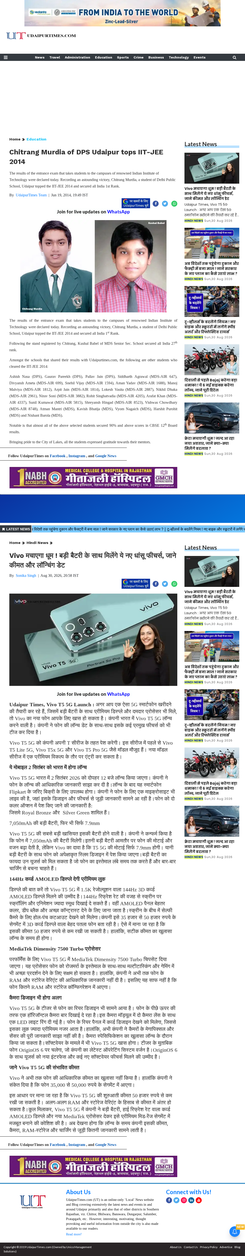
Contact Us (191, 1247)
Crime (139, 57)
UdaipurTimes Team (31, 195)
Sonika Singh (26, 575)
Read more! (74, 1234)
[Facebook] (169, 1200)
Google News (105, 456)
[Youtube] (199, 1200)
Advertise (226, 1247)
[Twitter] (176, 1200)
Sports (123, 57)
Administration (77, 57)
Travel (54, 57)
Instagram (76, 456)
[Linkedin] (191, 1200)
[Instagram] (184, 1200)
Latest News (200, 143)
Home (15, 139)
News (40, 57)
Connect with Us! (189, 1191)
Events (200, 57)
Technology (179, 57)
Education (103, 57)
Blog (237, 1247)
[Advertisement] (122, 94)
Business (156, 57)
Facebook (58, 456)
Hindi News (37, 542)
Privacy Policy (208, 1247)
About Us (78, 1191)
